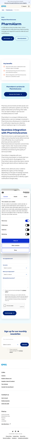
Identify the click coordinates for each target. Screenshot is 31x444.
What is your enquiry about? (8, 271)
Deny (15, 250)
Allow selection (15, 245)
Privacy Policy (9, 436)
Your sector (5, 265)
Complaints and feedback (23, 438)
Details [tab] (15, 196)
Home (3, 9)
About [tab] (25, 196)
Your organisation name (8, 258)
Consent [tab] (5, 196)
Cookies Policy (16, 436)
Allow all (15, 240)
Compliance (14, 438)
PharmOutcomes (9, 9)
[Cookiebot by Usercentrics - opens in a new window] (23, 193)
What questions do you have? (9, 278)
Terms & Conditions (7, 438)
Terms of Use (22, 436)
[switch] (27, 225)
